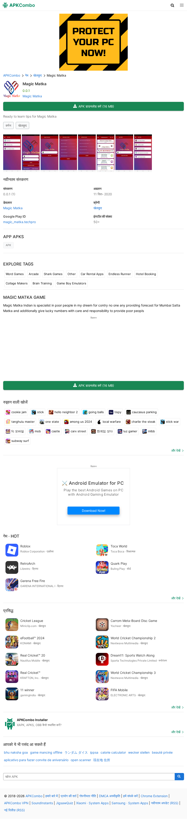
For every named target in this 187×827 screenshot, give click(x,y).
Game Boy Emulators (71, 283)
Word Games (15, 274)
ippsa (94, 752)
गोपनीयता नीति (87, 796)
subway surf (20, 441)
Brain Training (42, 283)
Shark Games (53, 274)
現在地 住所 (101, 760)
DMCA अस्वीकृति (109, 796)
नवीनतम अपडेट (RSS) (164, 803)
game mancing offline (46, 752)
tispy (117, 412)
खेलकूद (22, 125)
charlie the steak (143, 421)
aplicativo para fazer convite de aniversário (36, 760)
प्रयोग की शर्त (68, 796)
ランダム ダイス (76, 752)
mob (38, 431)
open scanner (81, 760)
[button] (172, 5)
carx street (78, 431)
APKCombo (11, 75)
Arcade (34, 274)
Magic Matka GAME (24, 297)
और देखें (175, 450)
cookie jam (18, 412)
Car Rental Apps (92, 274)
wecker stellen (139, 752)
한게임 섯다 (105, 431)
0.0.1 (9, 194)
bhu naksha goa (16, 752)
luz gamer (130, 431)
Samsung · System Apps (130, 803)
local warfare (112, 421)
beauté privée (162, 752)
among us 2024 (81, 421)
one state (52, 421)
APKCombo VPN (16, 803)
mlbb (151, 431)
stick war (172, 421)
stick (40, 412)
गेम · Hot (11, 536)
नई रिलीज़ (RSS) (14, 810)
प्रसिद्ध (8, 610)
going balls (96, 412)
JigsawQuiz (64, 803)
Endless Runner (120, 274)
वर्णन (8, 125)
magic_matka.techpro (19, 222)
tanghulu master (23, 421)
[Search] (179, 776)
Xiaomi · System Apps (92, 803)
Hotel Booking (146, 274)
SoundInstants (42, 803)
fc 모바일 (17, 431)
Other (72, 274)
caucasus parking (144, 412)
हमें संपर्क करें (130, 796)
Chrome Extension (154, 796)
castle (56, 431)
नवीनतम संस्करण (15, 179)
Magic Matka (35, 84)
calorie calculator (113, 752)
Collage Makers (17, 283)
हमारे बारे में (51, 796)
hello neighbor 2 (66, 412)
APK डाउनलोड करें (96, 106)
